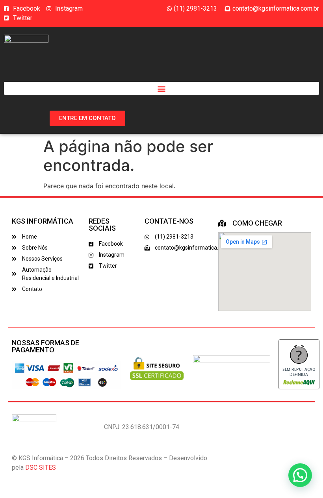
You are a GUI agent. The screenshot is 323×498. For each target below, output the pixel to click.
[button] (161, 88)
